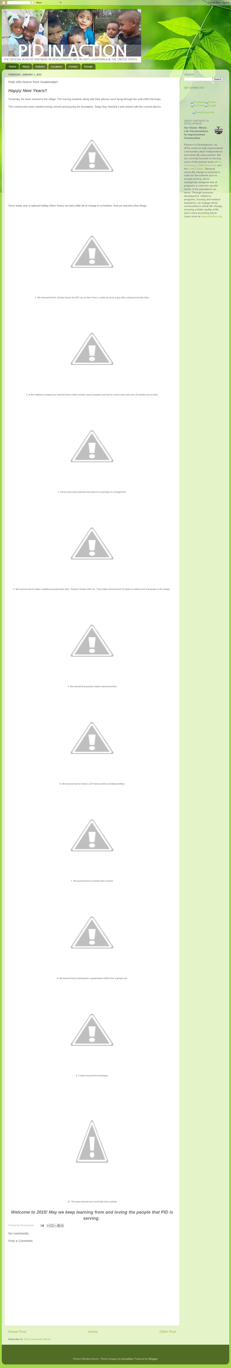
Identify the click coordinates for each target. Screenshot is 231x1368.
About (25, 66)
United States (196, 168)
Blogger (153, 1359)
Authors (40, 66)
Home (12, 66)
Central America (206, 165)
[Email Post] (42, 1225)
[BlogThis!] (52, 1225)
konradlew (127, 1359)
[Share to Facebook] (59, 1225)
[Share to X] (55, 1225)
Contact (73, 66)
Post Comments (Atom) (37, 1339)
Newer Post (17, 1332)
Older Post (168, 1332)
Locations (56, 66)
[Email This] (48, 1225)
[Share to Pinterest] (62, 1225)
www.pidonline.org (211, 216)
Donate (88, 66)
